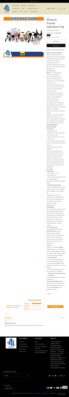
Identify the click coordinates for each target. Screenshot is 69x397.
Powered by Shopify (23, 393)
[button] (31, 5)
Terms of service (45, 393)
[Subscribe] (27, 375)
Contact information (61, 393)
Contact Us (21, 341)
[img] (8, 317)
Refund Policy (22, 349)
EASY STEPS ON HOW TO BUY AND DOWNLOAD (41, 351)
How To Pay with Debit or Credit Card (40, 347)
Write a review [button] (55, 306)
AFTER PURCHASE (40, 344)
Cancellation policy (61, 394)
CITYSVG (17, 393)
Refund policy (31, 393)
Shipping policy (53, 393)
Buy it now (56, 45)
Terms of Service (23, 344)
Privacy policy (38, 393)
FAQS (36, 341)
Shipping (48, 37)
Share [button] (49, 293)
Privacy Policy (22, 351)
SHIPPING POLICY (24, 346)
